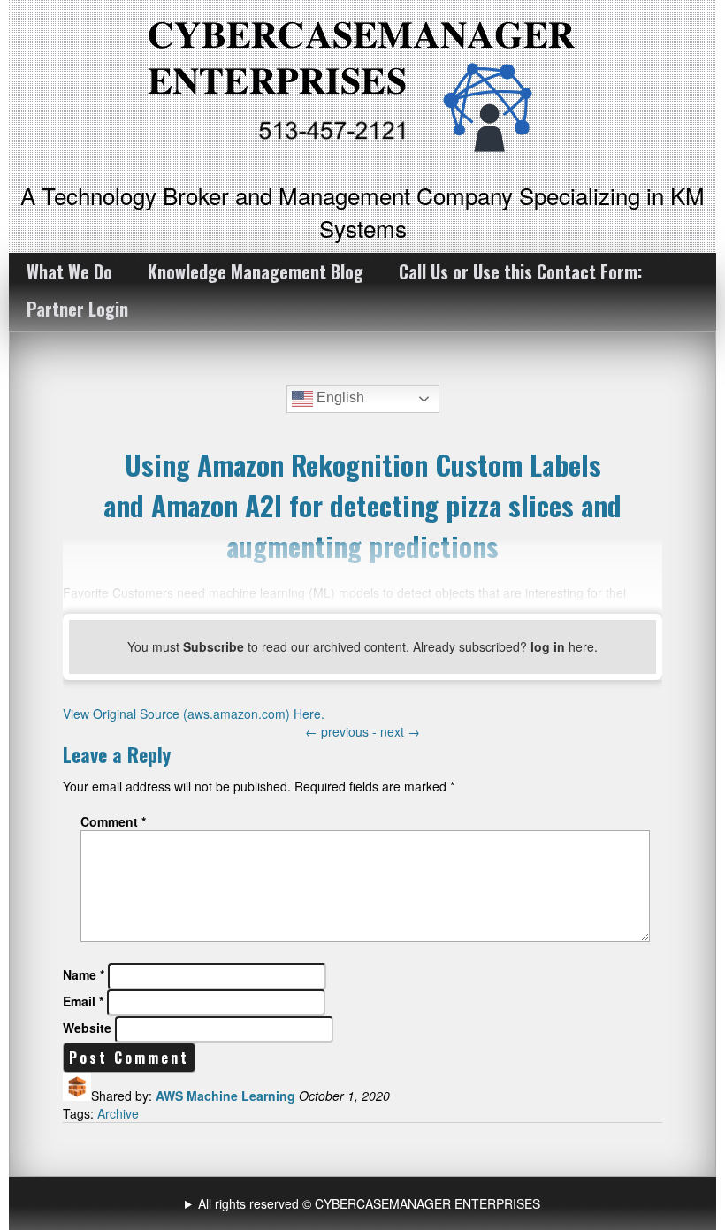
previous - (342, 731)
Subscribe (213, 646)
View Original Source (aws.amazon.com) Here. (193, 713)
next (400, 731)
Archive (118, 1113)
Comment (113, 821)
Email (83, 1001)
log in (547, 646)
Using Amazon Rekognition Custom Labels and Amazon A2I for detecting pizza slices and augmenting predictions (362, 505)
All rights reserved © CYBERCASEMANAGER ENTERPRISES (369, 1203)
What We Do (69, 271)
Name (83, 974)
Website (87, 1027)
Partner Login (77, 308)
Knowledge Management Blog (255, 271)
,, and (364, 1203)
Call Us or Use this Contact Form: (520, 271)
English (338, 397)
